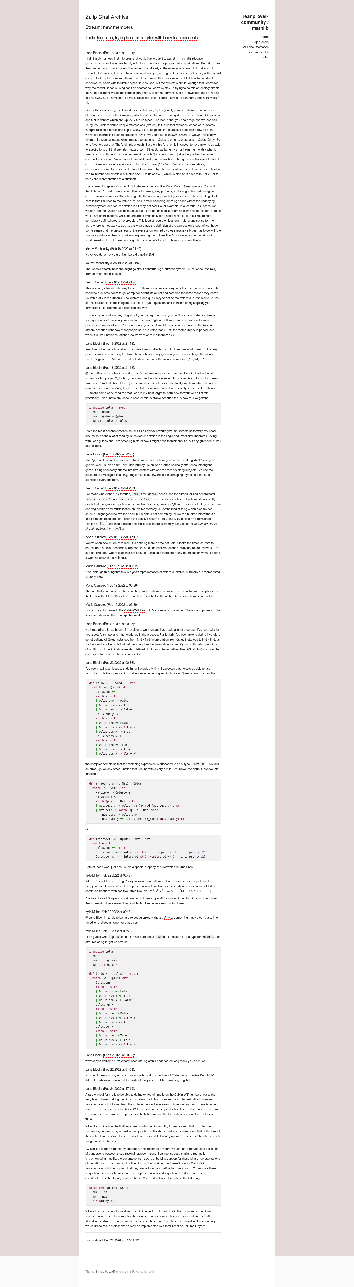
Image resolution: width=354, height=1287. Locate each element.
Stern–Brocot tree (118, 596)
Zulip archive (260, 41)
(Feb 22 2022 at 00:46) (115, 911)
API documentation (256, 47)
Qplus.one (125, 115)
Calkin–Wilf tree (134, 610)
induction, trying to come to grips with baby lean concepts (147, 37)
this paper (164, 78)
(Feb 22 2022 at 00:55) (118, 1054)
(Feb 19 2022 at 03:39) (122, 604)
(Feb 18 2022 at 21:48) (121, 281)
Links (265, 57)
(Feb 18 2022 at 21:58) (118, 367)
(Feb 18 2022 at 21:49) (118, 343)
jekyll (151, 1271)
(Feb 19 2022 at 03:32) (122, 565)
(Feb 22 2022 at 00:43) (115, 875)
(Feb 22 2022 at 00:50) (115, 930)
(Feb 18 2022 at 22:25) (118, 453)
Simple (100, 1271)
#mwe (168, 917)
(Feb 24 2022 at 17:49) (118, 1088)
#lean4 (207, 325)
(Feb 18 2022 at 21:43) (125, 262)
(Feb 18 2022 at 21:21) (118, 52)
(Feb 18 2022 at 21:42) (125, 248)
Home (264, 36)
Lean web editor (258, 52)
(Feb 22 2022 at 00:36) (118, 662)
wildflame (115, 1271)
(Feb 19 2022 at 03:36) (122, 585)
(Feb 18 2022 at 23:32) (121, 536)
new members (118, 27)
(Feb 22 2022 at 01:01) (118, 1069)
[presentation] (104, 523)
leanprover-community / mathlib (255, 22)
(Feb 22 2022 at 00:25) (118, 623)
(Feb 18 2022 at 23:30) (121, 487)
